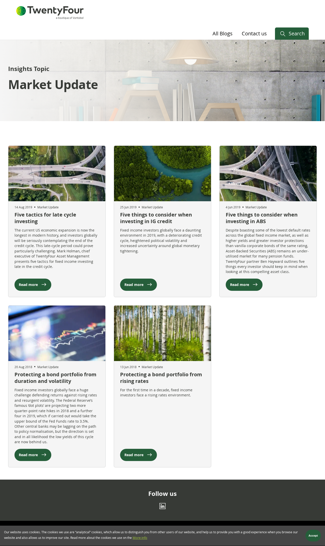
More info (140, 538)
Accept (313, 535)
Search (297, 33)
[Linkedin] (162, 506)
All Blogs (223, 33)
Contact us (254, 33)
